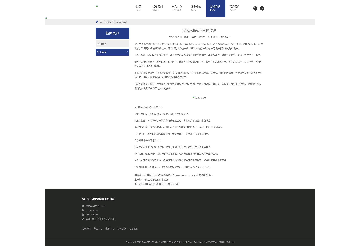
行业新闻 (123, 22)
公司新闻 (101, 44)
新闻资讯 (215, 8)
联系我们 (235, 8)
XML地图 (230, 242)
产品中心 (177, 8)
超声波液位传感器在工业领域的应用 (161, 184)
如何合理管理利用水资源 (155, 179)
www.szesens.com (185, 175)
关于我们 (158, 8)
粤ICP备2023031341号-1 (215, 242)
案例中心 (196, 8)
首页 (138, 8)
